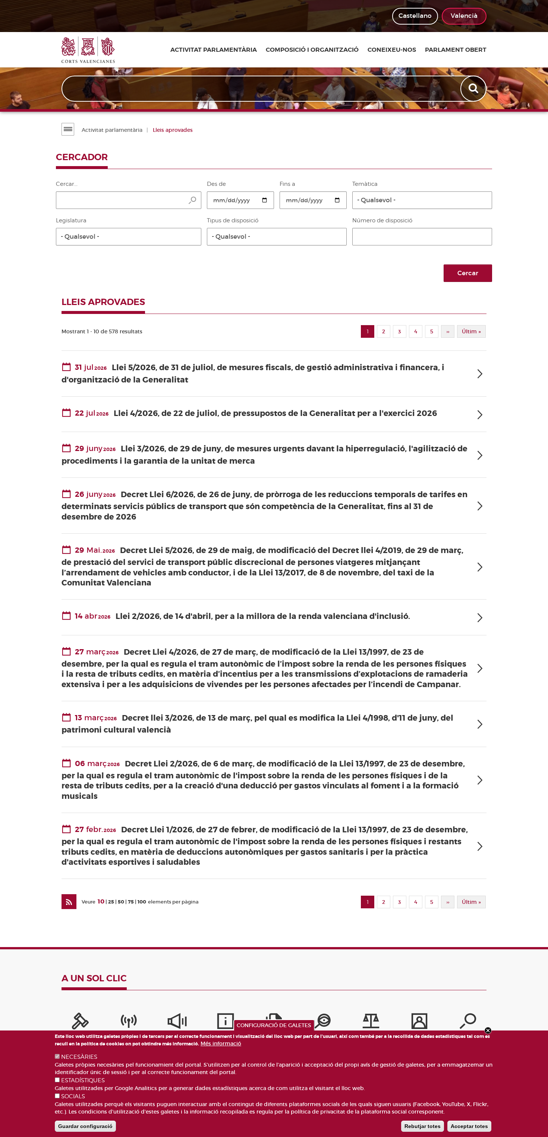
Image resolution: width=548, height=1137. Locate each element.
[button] (422, 200)
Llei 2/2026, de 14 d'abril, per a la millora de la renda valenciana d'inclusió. (263, 617)
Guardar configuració (85, 1126)
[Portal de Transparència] (322, 1023)
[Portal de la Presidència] (80, 1023)
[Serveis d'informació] (225, 1023)
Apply (474, 88)
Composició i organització (312, 50)
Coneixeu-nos (392, 50)
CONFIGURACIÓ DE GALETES (274, 1025)
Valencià (464, 16)
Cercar (467, 273)
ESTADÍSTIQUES (83, 1080)
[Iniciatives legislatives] (371, 1023)
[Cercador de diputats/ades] (468, 1023)
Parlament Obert (455, 50)
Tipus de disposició (232, 220)
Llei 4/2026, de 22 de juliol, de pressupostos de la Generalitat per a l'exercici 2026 (275, 414)
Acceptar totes (469, 1126)
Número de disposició (382, 220)
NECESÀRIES (79, 1057)
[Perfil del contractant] (419, 1023)
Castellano (415, 16)
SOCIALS (73, 1096)
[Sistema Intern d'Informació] (177, 1023)
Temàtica (365, 184)
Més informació (221, 1043)
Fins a (287, 184)
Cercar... (67, 184)
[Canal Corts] (128, 1023)
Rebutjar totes (422, 1126)
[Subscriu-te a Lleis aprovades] (69, 901)
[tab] (274, 374)
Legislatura (71, 220)
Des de (216, 184)
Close (488, 1030)
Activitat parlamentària (213, 50)
